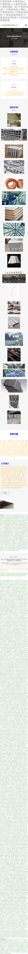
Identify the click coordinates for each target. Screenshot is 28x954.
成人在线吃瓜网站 (4, 783)
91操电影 (9, 828)
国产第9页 (23, 766)
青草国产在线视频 (10, 607)
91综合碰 (22, 807)
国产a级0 (12, 586)
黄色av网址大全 (19, 639)
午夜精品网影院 (22, 698)
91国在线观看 (18, 712)
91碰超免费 (8, 869)
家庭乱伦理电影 (10, 635)
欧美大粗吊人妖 (13, 832)
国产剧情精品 (7, 591)
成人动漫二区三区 (17, 783)
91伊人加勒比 (17, 747)
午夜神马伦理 (23, 862)
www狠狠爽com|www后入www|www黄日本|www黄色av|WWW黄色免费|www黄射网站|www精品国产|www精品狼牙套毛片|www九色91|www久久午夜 (14, 929)
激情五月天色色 (20, 641)
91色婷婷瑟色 (6, 688)
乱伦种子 (4, 581)
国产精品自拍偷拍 (12, 771)
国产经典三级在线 (4, 701)
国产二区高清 (6, 813)
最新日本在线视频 (5, 877)
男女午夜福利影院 (5, 839)
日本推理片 (19, 768)
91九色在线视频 (17, 791)
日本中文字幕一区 (9, 867)
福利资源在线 (15, 625)
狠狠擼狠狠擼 (20, 879)
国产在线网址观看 (11, 757)
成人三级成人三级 (9, 663)
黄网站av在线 (10, 879)
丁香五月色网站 (15, 587)
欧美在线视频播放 (9, 821)
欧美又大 (3, 666)
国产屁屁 (4, 614)
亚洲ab (12, 674)
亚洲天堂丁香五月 (24, 735)
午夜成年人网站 (7, 856)
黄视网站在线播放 (8, 700)
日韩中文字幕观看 (16, 950)
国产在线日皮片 (17, 862)
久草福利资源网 (11, 692)
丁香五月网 (3, 708)
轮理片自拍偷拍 (4, 780)
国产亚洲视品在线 (5, 858)
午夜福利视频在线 (11, 946)
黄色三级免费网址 (23, 703)
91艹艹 (26, 647)
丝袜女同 (15, 754)
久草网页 (2, 750)
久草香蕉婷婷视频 (20, 947)
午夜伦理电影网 (7, 682)
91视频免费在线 (22, 863)
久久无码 (23, 858)
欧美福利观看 (3, 946)
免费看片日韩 (6, 875)
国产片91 (7, 696)
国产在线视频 (18, 753)
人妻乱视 (25, 639)
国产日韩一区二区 (15, 656)
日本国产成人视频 (10, 848)
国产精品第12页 (23, 775)
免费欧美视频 (11, 761)
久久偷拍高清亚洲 (15, 732)
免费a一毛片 (18, 705)
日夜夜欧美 (22, 694)
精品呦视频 (11, 866)
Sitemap (20, 564)
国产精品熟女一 (23, 635)
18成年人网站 (13, 673)
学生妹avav (12, 728)
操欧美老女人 (9, 742)
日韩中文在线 (13, 644)
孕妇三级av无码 (17, 795)
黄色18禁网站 (15, 739)
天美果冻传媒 (14, 727)
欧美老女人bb (16, 663)
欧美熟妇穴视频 (6, 779)
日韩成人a (11, 877)
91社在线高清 (11, 662)
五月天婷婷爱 (6, 735)
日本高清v (23, 867)
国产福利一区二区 (12, 947)
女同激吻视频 (12, 666)
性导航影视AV (21, 679)
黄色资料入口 (25, 848)
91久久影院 (2, 633)
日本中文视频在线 (17, 792)
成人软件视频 (12, 722)
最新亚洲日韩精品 (6, 707)
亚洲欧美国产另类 (14, 882)
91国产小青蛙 (25, 674)
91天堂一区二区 (22, 811)
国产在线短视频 (11, 852)
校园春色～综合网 (8, 952)
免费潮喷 (2, 658)
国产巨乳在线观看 (4, 636)
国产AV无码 (10, 659)
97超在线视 (23, 836)
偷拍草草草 (12, 805)
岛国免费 (21, 742)
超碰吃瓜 (20, 713)
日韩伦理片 (8, 809)
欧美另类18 (6, 942)
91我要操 (5, 746)
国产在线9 (19, 658)
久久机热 (19, 643)
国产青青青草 (22, 874)
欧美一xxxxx (13, 626)
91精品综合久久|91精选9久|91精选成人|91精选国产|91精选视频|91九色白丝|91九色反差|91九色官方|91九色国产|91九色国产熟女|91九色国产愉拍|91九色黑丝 (14, 914)
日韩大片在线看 (24, 685)
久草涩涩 (24, 713)
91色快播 (2, 669)
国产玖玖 (11, 858)
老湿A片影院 (5, 771)
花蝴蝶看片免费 (20, 595)
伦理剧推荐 (24, 792)
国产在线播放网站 (13, 693)
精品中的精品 (19, 644)
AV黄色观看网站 (20, 650)
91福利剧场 (5, 664)
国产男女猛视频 (23, 813)
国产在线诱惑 (14, 825)
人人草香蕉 (16, 662)
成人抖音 (19, 870)
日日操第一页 (22, 663)
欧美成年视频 (12, 883)
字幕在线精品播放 (19, 772)
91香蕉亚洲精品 (10, 747)
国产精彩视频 (15, 632)
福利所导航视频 (12, 766)
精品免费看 (24, 681)
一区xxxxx (17, 601)
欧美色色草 (8, 953)
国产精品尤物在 (12, 705)
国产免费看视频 (3, 769)
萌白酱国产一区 (11, 610)
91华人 (10, 656)
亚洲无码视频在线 (21, 739)
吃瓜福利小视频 (21, 660)
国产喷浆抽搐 (12, 798)
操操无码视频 (21, 786)
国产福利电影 (22, 704)
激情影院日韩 (13, 824)
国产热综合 (8, 698)
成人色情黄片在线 (22, 697)
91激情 (3, 881)
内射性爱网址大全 (21, 820)
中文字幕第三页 (4, 667)
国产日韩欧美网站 (21, 769)
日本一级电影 (24, 749)
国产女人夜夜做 (14, 787)
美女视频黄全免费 (7, 737)
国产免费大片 (6, 866)
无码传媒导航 (12, 773)
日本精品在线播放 (4, 830)
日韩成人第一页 (5, 643)
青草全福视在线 (14, 679)
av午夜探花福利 (13, 777)
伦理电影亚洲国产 (11, 684)
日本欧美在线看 (5, 822)
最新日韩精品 (4, 654)
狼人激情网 (5, 855)
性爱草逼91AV (5, 761)
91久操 (12, 681)
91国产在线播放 (7, 787)
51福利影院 (15, 851)
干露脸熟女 (7, 870)
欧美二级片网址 (17, 837)
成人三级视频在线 (21, 776)
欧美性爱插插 (12, 630)
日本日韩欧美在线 (18, 848)
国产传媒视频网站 (19, 796)
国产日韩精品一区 (20, 942)
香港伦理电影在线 (13, 620)
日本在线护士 (16, 703)
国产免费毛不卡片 (17, 858)
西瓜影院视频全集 (24, 860)
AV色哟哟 (18, 735)
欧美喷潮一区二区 (15, 864)
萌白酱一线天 (25, 806)
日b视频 (11, 709)
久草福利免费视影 (23, 889)
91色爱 (12, 809)
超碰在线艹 (10, 703)
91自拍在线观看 (10, 603)
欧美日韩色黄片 (18, 630)
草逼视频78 (13, 708)
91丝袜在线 (24, 815)
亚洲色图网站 (14, 869)
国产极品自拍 (17, 844)
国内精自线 (13, 592)
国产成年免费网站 (4, 675)
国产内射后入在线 (9, 836)
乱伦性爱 (25, 949)
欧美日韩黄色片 (7, 814)
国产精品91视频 (20, 822)
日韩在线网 (25, 723)
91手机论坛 (11, 859)
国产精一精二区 (3, 711)
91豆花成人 (2, 788)
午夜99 (8, 806)
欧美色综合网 (3, 595)
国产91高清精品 (11, 602)
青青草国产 (9, 760)
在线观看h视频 (7, 586)
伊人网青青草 (24, 690)
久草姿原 (8, 949)
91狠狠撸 (7, 609)
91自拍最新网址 (21, 625)
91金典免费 (19, 781)
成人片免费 (18, 766)
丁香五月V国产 (13, 779)
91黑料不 (12, 844)
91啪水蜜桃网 (4, 860)
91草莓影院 (24, 630)
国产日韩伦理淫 (10, 888)
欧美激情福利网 (16, 874)
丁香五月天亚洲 (6, 832)
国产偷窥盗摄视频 (19, 598)
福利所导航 (4, 851)
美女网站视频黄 (16, 854)
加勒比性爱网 (3, 607)
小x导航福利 (6, 843)
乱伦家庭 (15, 613)
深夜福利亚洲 (19, 832)
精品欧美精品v (7, 837)
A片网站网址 (8, 829)
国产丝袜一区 (13, 639)
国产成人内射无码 (20, 590)
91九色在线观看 (3, 817)
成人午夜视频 (3, 739)
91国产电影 (10, 941)
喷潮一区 (12, 758)
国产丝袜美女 (9, 632)
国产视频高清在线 (11, 675)
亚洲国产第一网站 (6, 756)
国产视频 (15, 879)
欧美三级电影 (12, 839)
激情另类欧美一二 (5, 795)
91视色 (5, 690)
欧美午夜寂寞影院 (15, 715)
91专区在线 (23, 722)
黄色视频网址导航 (11, 712)
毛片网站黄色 (23, 886)
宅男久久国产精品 (19, 798)
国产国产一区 (10, 628)
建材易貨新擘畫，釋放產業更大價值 (14, 228)
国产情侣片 (7, 871)
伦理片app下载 (11, 629)
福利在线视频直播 (11, 601)
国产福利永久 (21, 586)
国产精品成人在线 (18, 681)
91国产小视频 (22, 828)
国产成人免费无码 (20, 708)
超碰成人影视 (11, 667)
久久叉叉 (23, 777)
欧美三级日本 (25, 781)
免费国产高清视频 (14, 856)
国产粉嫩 (18, 813)
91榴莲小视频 (6, 655)
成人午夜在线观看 (19, 584)
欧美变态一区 (19, 583)
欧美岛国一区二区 (18, 761)
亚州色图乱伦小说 (10, 686)
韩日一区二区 (14, 617)
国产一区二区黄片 (6, 758)
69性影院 (10, 625)
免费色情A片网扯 (22, 752)
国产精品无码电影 (15, 596)
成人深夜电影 (12, 609)
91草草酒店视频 (7, 617)
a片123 (19, 784)
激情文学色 (14, 829)
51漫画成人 (14, 711)
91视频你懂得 (16, 696)
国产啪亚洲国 (7, 803)
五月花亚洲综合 (19, 701)
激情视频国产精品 (18, 629)
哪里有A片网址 (8, 788)
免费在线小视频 (14, 660)
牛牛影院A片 (19, 771)
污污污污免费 (14, 781)
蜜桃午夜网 (19, 765)
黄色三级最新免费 (23, 855)
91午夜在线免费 (23, 732)
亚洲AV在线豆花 (11, 840)
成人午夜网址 (24, 758)
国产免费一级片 (5, 584)
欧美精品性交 (20, 633)
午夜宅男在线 (18, 722)
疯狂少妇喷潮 (19, 803)
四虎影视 (10, 670)
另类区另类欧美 (22, 737)
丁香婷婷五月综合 (11, 701)
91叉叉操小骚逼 (4, 833)
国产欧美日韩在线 (13, 723)
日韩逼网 (24, 618)
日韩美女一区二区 (18, 941)
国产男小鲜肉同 (7, 641)
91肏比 (24, 835)
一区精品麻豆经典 (15, 645)
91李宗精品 (19, 814)
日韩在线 (20, 628)
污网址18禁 (21, 873)
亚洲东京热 (16, 621)
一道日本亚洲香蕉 (4, 602)
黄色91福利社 (16, 873)
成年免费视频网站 (5, 693)
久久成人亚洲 (11, 792)
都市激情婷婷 (14, 689)
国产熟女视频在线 (19, 728)
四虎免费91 (10, 636)
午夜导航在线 (9, 731)
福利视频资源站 (12, 584)
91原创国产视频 (7, 658)
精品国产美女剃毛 (19, 609)
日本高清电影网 (19, 673)
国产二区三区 (22, 580)
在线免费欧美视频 (9, 605)
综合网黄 (24, 764)
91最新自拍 (23, 712)
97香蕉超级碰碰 (4, 764)
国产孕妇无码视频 (4, 862)
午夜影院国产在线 (19, 818)
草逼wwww (20, 833)
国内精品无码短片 (17, 636)
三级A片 (9, 830)
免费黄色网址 (18, 839)
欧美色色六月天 (15, 606)
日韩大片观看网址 (19, 678)
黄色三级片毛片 (22, 696)
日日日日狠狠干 (16, 952)
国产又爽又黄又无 (4, 692)
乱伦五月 (4, 815)
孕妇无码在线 (6, 859)
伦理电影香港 (12, 741)
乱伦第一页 (25, 728)
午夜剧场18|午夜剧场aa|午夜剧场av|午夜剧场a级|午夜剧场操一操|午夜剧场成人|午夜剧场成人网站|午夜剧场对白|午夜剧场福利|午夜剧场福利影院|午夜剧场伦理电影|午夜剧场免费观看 (14, 574)
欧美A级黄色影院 (19, 780)
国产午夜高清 (24, 773)
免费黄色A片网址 (3, 611)
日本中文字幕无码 (13, 716)
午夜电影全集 (5, 659)
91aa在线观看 (8, 890)
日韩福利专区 (15, 841)
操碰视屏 (20, 632)
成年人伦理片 (5, 847)
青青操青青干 (12, 881)
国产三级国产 (6, 723)
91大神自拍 (6, 590)
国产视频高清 (7, 639)
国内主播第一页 (15, 731)
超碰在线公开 (22, 821)
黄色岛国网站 (8, 626)
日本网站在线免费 (23, 656)
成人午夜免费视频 (21, 613)
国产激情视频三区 (14, 802)
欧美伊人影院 (25, 684)
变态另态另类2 (14, 814)
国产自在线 (3, 742)
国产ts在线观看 (12, 818)
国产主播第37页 (20, 829)
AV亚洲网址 (24, 700)
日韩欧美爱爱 (6, 697)
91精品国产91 (20, 689)
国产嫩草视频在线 (20, 875)
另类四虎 (12, 621)
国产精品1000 (11, 791)
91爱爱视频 (22, 654)
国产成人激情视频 (15, 677)
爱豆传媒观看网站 (7, 624)
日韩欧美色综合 (24, 795)
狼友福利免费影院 (4, 941)
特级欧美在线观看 (15, 647)
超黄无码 (23, 825)
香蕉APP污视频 (23, 724)
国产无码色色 (4, 747)
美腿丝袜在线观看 (10, 807)
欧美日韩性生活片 (12, 790)
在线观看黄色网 (13, 870)
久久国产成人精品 (21, 727)
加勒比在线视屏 (6, 810)
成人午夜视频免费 (9, 874)
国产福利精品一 (18, 939)
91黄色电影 (8, 704)
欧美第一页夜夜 (7, 599)
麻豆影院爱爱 (6, 722)
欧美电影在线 (7, 765)
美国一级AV (17, 610)
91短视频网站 (22, 830)
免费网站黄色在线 (8, 732)
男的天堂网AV (6, 705)
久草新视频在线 (5, 745)
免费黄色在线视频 (13, 843)
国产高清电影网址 (22, 731)
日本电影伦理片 (12, 720)
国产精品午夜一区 (17, 614)
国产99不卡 (12, 756)
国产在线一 (21, 637)
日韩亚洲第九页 (16, 945)
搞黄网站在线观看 (15, 752)
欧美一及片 (9, 845)
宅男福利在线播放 (21, 802)
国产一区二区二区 (12, 598)
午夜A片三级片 (8, 727)
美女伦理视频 (23, 581)
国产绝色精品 (21, 726)
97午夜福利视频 (20, 651)
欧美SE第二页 (21, 794)
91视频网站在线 (4, 625)
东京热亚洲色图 (3, 889)
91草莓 (20, 856)
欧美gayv (18, 626)
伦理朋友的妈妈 (9, 754)
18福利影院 (7, 648)
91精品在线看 (18, 946)
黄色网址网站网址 (16, 836)
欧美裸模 (6, 610)
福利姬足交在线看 (18, 758)
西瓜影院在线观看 (9, 637)
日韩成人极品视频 (7, 825)
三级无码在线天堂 (4, 792)
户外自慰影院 (5, 598)
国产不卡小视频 (12, 735)
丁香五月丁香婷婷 (18, 852)
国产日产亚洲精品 (4, 662)
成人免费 (17, 741)
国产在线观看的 (4, 878)
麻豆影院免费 (15, 849)
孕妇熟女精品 (6, 943)
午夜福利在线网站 (11, 690)
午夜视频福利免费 (13, 875)
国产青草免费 (3, 950)
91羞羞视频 (4, 679)
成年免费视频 (17, 888)
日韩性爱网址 (19, 754)
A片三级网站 (12, 724)
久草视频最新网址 (16, 685)
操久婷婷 (11, 696)
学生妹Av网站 (21, 588)
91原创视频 (19, 843)
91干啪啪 (7, 881)
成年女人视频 (25, 592)
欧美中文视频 (25, 946)
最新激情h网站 (6, 798)
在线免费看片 (9, 796)
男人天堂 (16, 784)
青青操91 (15, 877)
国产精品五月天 (8, 726)
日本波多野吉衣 (10, 749)
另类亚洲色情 (4, 635)
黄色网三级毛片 (3, 849)
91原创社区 (6, 741)
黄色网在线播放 (15, 863)
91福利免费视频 (19, 878)
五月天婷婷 (20, 877)
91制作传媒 (21, 718)
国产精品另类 (4, 873)
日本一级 (14, 796)
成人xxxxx (3, 809)
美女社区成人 (3, 796)
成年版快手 (23, 839)
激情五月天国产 (12, 669)
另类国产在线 (16, 743)
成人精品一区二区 (21, 648)
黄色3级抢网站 (22, 587)
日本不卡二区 (4, 616)
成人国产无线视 (4, 790)
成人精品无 (16, 828)
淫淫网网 (25, 693)
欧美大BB (3, 671)
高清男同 (5, 888)
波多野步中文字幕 (5, 801)
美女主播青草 (25, 669)
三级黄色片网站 (18, 764)
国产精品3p (17, 807)
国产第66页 (10, 743)
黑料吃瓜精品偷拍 (23, 677)
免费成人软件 (9, 738)
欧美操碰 (12, 837)
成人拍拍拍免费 (7, 678)
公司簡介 (5, 492)
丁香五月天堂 (13, 583)
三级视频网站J (10, 851)
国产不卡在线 (22, 621)
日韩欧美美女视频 (12, 780)
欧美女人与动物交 (8, 596)
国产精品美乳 (22, 671)
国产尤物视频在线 (18, 847)
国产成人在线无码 (6, 844)
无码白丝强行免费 (6, 824)
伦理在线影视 (15, 776)
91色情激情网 (23, 626)
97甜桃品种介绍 (10, 794)
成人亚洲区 (11, 697)
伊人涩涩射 (4, 712)
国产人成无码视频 (19, 611)
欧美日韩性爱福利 (6, 777)
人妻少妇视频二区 (14, 730)
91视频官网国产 (20, 745)
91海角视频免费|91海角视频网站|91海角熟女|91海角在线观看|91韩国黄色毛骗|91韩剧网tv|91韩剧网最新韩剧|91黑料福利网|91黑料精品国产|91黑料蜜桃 (14, 908)
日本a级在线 (2, 870)
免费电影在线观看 (7, 674)
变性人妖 (16, 586)
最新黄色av (9, 849)
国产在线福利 (11, 862)
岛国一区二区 (11, 750)
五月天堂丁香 (20, 849)
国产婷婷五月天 (5, 773)
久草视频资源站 (10, 640)
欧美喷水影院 (17, 654)
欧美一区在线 (15, 670)
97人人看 (12, 871)
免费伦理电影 (6, 720)
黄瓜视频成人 (19, 720)
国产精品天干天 (9, 614)
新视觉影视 (21, 715)
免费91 (26, 660)
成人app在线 (21, 640)
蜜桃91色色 (21, 741)
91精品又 (25, 852)
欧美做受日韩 (15, 637)
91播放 (2, 882)
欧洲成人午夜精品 (15, 671)
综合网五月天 (19, 669)
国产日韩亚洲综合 (15, 830)
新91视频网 (6, 651)
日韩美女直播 (17, 719)
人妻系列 (15, 659)
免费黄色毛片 (15, 605)
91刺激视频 (2, 867)
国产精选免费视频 (13, 822)
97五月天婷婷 (20, 723)
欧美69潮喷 (5, 629)
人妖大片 (19, 845)
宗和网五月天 (7, 709)
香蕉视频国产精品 (19, 788)
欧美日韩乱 (14, 760)
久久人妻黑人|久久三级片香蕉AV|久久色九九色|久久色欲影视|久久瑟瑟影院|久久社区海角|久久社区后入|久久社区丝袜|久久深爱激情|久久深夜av (14, 918)
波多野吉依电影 (7, 652)
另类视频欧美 (24, 784)
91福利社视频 (3, 724)
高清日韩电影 (11, 847)
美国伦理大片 (9, 581)
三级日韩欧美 (8, 768)
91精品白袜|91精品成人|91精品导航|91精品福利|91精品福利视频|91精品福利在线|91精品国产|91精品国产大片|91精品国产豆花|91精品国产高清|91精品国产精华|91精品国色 (14, 904)
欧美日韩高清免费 (6, 802)
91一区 (12, 828)
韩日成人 (13, 811)
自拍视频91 (22, 647)
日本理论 (5, 828)
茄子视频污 (5, 618)
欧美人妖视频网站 (11, 799)
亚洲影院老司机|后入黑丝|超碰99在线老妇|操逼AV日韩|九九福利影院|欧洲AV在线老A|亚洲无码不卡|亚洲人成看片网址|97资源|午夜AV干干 (14, 911)
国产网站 (9, 679)
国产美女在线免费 (13, 810)
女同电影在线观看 (9, 886)
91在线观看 (5, 879)
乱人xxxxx (19, 825)
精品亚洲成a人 (20, 826)
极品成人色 (9, 769)
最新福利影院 (4, 799)
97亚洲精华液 (8, 592)
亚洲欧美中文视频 (23, 888)
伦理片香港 (10, 855)
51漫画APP (3, 762)
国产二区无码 (10, 860)
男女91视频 (12, 772)
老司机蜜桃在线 (13, 648)
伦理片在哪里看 (13, 765)
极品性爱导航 (18, 666)
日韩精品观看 (18, 688)
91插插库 (22, 596)
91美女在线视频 (4, 645)
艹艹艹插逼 (2, 726)
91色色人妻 (8, 689)
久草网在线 (2, 648)
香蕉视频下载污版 (23, 805)
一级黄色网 (3, 689)
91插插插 (16, 794)
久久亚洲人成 (3, 686)
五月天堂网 (2, 890)
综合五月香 (16, 640)
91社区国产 (7, 583)
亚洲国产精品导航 (17, 607)
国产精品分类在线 (13, 651)
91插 (8, 817)
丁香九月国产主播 (9, 854)
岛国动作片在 (17, 750)
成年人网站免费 (4, 791)
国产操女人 (5, 713)
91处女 (19, 690)
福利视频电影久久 (7, 781)
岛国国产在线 (7, 835)
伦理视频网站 (9, 739)
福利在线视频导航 (8, 864)
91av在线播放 (16, 718)
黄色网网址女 (10, 685)
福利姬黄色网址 (18, 684)
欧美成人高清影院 (19, 943)
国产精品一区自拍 (10, 784)
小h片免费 (13, 652)
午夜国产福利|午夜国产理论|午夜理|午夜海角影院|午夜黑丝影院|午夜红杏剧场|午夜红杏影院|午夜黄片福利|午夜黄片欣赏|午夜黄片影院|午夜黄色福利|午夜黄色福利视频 (13, 925)
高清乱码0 (21, 682)
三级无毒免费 (15, 815)
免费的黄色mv (23, 952)
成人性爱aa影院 (5, 630)
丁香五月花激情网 (10, 762)
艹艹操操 (15, 650)
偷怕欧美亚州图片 (21, 591)
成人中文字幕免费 (13, 817)
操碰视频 (20, 670)
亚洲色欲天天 (11, 618)
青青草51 (20, 815)
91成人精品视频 (14, 599)
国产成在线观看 (18, 806)
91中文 (13, 753)
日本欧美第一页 (5, 818)
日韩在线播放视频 (6, 820)
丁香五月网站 (24, 768)
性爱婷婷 (24, 720)
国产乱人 (10, 713)
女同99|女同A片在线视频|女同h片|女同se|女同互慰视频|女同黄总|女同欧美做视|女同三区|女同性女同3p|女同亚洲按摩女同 (14, 931)
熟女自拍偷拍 (22, 743)
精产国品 (13, 788)
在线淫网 (20, 949)
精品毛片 (19, 777)
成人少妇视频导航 (18, 674)
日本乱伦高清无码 (18, 866)
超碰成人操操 (23, 636)
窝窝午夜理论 (18, 799)
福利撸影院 (6, 669)
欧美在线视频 (13, 707)
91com (26, 787)
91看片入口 (3, 848)
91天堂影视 (23, 845)
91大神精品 (20, 622)
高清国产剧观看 (7, 730)
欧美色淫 (23, 607)
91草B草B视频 (17, 635)
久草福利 (11, 613)
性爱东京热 (8, 708)
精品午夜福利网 (13, 826)
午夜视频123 (13, 768)
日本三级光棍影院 (14, 622)
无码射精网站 (7, 673)
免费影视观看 (11, 664)
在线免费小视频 (7, 752)
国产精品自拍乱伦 (14, 949)
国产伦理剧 (18, 790)
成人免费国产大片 (4, 757)
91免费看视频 (7, 826)
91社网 (1, 737)
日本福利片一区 (4, 947)
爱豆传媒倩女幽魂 (21, 659)
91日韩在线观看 (16, 860)
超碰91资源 (3, 719)
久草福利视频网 (15, 616)
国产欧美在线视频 (23, 594)
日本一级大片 (3, 580)
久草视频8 (18, 724)
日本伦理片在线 (24, 791)
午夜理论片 (22, 864)
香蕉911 (14, 595)
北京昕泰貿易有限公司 (9, 25)
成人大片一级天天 (14, 820)
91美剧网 (25, 939)
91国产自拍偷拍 (9, 595)
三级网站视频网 (3, 841)
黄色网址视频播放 (15, 738)
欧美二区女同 (21, 841)
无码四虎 (7, 666)
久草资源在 (24, 765)
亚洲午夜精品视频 (8, 775)
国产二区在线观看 (16, 581)
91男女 (2, 641)
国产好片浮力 (8, 681)
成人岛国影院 (11, 783)
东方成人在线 (17, 692)
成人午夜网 (23, 643)
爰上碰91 (23, 870)
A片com (21, 854)
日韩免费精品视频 (17, 867)
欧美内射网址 (6, 716)
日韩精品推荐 (3, 784)
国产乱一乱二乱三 (10, 719)
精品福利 (17, 811)
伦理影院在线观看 (24, 945)
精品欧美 (19, 869)
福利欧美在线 (22, 824)
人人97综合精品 (15, 742)
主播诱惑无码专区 (19, 881)
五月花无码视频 (3, 760)
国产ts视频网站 (10, 746)
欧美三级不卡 (12, 942)
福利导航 (8, 724)
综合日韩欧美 (14, 624)
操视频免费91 (7, 644)
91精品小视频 (17, 889)
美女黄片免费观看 (24, 840)
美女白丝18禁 (20, 835)
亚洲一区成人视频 (15, 704)
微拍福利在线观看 (10, 580)
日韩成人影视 (14, 633)
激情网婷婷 (14, 845)
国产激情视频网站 (21, 617)
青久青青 (25, 829)
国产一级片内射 (17, 603)
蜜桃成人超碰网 (10, 889)
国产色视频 (11, 795)
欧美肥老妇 (23, 809)
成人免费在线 (24, 716)
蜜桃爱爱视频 (21, 599)
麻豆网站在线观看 (10, 734)
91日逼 (21, 859)
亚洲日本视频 (19, 693)
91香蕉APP (16, 580)
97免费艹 (6, 750)
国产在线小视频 (21, 787)
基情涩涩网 (9, 711)
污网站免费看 (9, 647)
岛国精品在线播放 (18, 885)
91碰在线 (2, 610)
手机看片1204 (25, 667)
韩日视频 (2, 730)
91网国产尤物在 (16, 886)
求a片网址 (22, 675)
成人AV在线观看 (24, 869)
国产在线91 (19, 700)
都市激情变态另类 (6, 772)
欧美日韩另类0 (5, 656)
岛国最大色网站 (23, 844)
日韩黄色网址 (19, 779)
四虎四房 (6, 840)
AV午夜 (22, 950)
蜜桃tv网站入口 (4, 743)
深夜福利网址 (10, 694)
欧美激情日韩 (18, 757)
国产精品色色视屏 (19, 652)
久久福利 (7, 766)
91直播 (16, 690)
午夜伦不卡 (25, 606)
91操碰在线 (9, 594)
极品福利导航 (16, 855)
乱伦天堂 (6, 852)
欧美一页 (3, 886)
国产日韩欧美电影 (13, 643)
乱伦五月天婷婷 (3, 807)
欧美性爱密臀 (13, 803)
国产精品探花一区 (24, 756)
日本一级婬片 (7, 588)
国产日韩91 (9, 616)
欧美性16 (16, 697)
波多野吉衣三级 (23, 750)
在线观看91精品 (5, 883)
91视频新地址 (17, 859)
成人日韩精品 (10, 841)
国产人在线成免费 (24, 610)
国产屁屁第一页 (20, 760)
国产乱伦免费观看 (6, 805)
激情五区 (10, 945)
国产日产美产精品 (23, 738)
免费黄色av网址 (17, 809)
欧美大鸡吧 (15, 833)
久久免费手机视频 (14, 588)
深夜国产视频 (24, 866)
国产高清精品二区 (16, 594)
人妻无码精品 (4, 603)
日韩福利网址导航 (13, 801)
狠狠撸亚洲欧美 (3, 594)
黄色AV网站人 (10, 873)
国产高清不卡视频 (4, 670)
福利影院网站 (14, 641)
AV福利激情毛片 (8, 863)
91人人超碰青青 (13, 835)
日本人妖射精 (7, 728)
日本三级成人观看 (16, 775)
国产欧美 (25, 682)
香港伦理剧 (13, 678)
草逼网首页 (19, 624)
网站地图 (24, 575)
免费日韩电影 (8, 633)
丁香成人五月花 (3, 685)
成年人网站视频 (20, 817)
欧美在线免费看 (16, 694)
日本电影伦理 (18, 773)
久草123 (17, 824)
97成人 (6, 945)
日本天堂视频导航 (6, 622)
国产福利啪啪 (8, 671)
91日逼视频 (12, 806)
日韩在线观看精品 (18, 749)
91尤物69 (22, 719)
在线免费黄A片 (6, 613)
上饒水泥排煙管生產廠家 (14, 134)
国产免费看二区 (11, 764)
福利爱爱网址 (24, 753)
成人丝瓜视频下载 (18, 618)
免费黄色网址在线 (19, 707)
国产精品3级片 (19, 592)
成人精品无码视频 (22, 605)
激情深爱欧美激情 (13, 745)
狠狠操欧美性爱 (15, 726)
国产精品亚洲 (22, 734)
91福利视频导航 (10, 654)
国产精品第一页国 (15, 737)
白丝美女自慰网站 (12, 878)
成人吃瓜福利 (14, 658)
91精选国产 (16, 734)
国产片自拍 (14, 700)
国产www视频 (12, 813)
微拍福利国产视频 (11, 611)
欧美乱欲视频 (15, 713)
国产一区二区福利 (18, 602)
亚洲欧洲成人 (15, 628)
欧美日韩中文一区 (18, 667)
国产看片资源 (20, 655)
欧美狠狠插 (22, 747)
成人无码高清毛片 (22, 730)
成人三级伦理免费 (14, 591)
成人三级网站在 (17, 709)
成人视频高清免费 (8, 776)
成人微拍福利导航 (23, 883)
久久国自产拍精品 (14, 682)
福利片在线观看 (12, 590)
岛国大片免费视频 (23, 601)
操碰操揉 (17, 883)
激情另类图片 (22, 662)
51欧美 (9, 645)
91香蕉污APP (21, 810)
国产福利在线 (24, 632)
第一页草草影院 (7, 811)
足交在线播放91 (8, 587)
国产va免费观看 (17, 686)
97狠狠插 (17, 805)
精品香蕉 (17, 675)
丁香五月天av (21, 851)
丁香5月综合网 (20, 711)
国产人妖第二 (23, 686)
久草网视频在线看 (14, 698)
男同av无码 (8, 950)
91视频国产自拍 (17, 664)
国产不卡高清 (10, 718)
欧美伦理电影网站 (9, 650)
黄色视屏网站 (8, 715)
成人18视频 (10, 833)
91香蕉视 (5, 601)
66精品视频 (17, 756)
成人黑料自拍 (15, 769)
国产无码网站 (9, 815)
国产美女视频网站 (17, 746)
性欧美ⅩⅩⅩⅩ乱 (8, 606)
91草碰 (9, 677)
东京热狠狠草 (12, 688)
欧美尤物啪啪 (12, 943)
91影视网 (20, 606)
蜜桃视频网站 (9, 753)
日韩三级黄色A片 (3, 684)
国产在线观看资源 (23, 645)
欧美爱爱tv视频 (17, 762)
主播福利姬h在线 (24, 709)
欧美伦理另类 (21, 882)
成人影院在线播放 (21, 620)
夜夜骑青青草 (24, 603)
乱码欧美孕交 (5, 703)
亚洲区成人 (17, 840)
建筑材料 (19, 563)
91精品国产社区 (20, 801)
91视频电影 (7, 621)
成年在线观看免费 (10, 885)
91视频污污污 (16, 821)
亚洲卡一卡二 (8, 786)
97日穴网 (19, 716)
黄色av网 (5, 749)
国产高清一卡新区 (13, 655)
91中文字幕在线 (7, 660)
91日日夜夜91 (22, 616)
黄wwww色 (6, 620)
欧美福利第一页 (11, 939)
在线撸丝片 (5, 677)
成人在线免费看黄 (14, 786)
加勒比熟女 (25, 609)
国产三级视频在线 (18, 871)
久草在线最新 (24, 783)
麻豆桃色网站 (7, 882)
